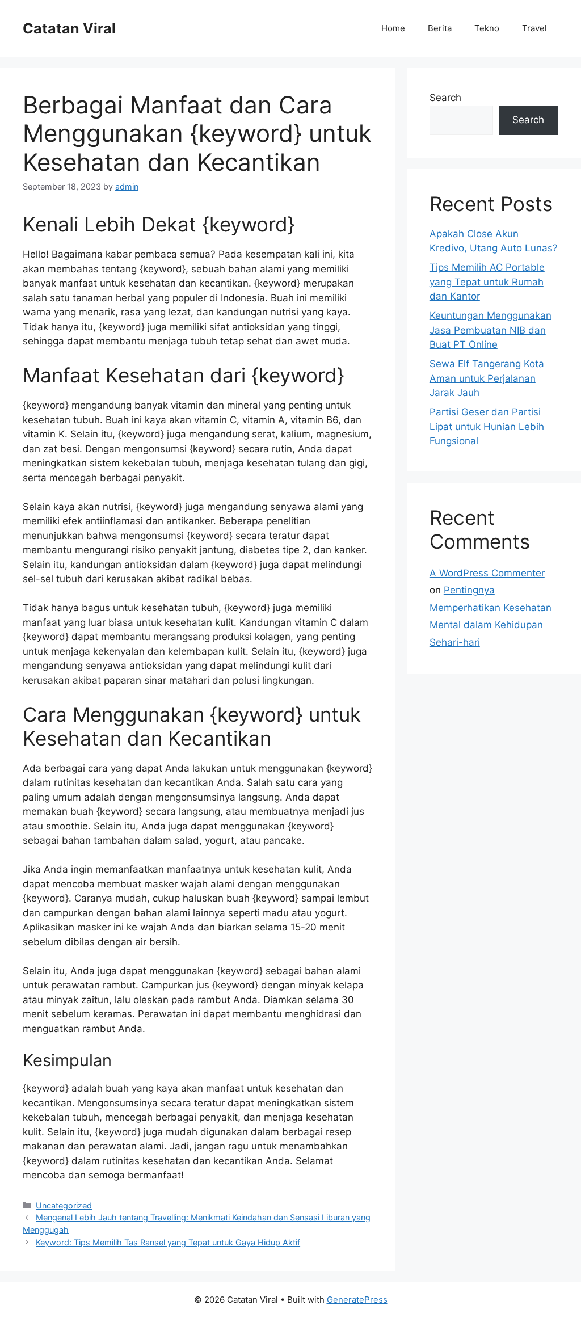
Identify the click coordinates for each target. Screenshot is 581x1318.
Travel (534, 28)
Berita (440, 28)
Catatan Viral (69, 28)
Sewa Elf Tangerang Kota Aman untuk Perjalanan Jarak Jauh (487, 378)
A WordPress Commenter (487, 573)
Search (445, 97)
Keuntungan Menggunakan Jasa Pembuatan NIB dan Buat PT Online (490, 330)
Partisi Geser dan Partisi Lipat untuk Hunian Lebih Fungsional (487, 426)
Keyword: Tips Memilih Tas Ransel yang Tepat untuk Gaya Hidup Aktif (168, 1242)
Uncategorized (64, 1205)
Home (393, 28)
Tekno (486, 28)
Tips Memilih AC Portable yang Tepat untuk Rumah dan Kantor (487, 282)
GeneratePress (357, 1299)
